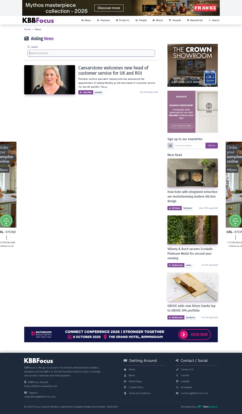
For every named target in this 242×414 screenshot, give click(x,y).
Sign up (211, 145)
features (187, 208)
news (188, 265)
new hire (87, 92)
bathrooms (177, 265)
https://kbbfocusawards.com (40, 386)
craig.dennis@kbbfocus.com (40, 396)
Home (27, 29)
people (98, 92)
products (190, 317)
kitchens (176, 208)
